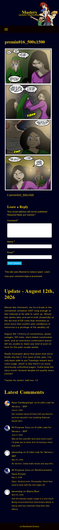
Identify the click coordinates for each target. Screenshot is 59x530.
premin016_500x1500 (25, 42)
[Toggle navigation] (6, 29)
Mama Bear (33, 491)
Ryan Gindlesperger (23, 402)
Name (10, 241)
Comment (12, 220)
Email (10, 252)
